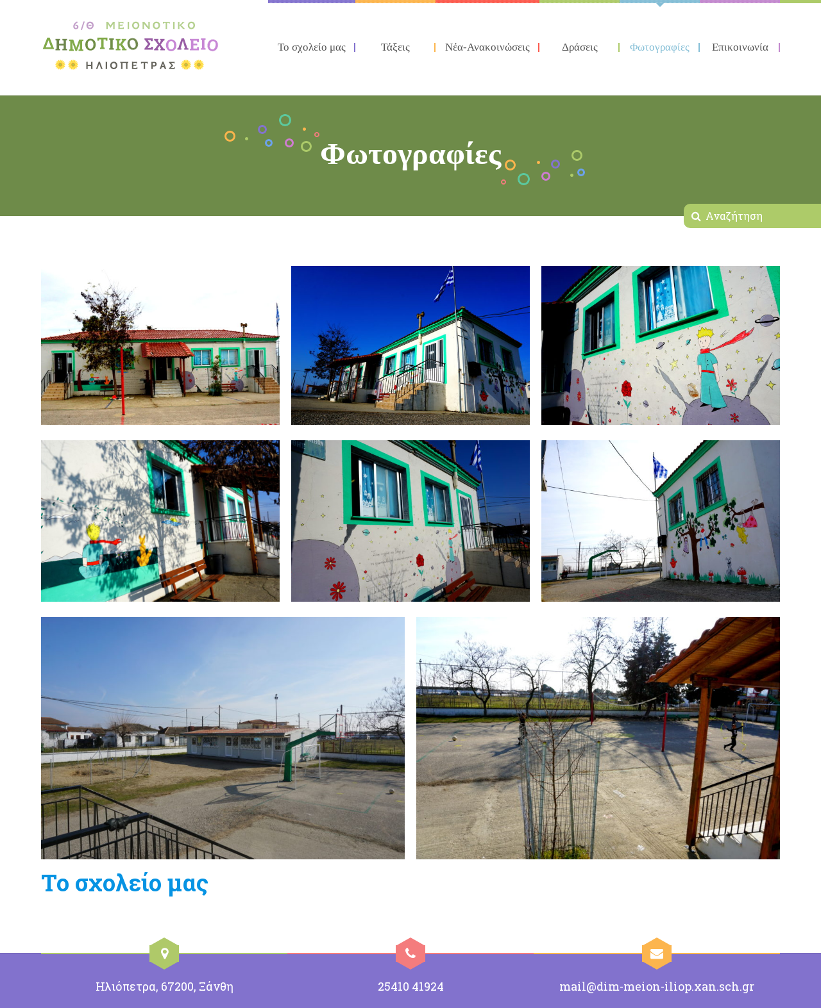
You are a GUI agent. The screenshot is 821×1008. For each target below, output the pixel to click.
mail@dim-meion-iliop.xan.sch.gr (656, 986)
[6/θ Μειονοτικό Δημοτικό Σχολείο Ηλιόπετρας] (131, 45)
